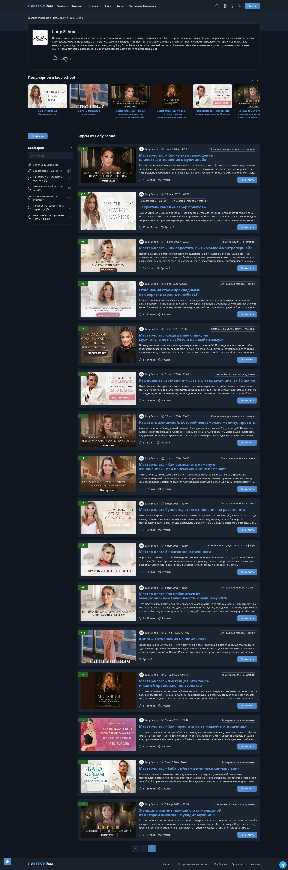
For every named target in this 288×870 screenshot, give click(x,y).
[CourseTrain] (40, 6)
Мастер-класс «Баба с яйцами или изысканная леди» (189, 768)
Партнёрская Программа (142, 6)
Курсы (120, 6)
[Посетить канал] (282, 864)
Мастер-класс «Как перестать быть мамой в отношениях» (194, 726)
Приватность (239, 863)
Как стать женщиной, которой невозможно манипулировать (197, 422)
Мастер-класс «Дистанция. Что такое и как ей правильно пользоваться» (174, 683)
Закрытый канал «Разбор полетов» (172, 207)
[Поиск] (217, 6)
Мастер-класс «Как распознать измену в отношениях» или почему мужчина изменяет (182, 466)
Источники (94, 6)
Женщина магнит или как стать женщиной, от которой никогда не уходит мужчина (180, 812)
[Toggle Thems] (232, 6)
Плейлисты (220, 863)
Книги (108, 6)
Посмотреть (247, 179)
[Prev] (135, 848)
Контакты (168, 863)
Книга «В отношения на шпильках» (172, 639)
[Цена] (240, 6)
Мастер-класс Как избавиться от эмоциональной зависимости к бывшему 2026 (183, 596)
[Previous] (252, 80)
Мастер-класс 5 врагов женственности (175, 552)
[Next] (258, 80)
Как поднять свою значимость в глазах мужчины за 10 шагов (197, 380)
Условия (255, 863)
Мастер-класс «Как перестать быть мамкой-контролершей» (195, 248)
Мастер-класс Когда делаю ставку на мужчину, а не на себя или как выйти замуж (181, 337)
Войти (252, 6)
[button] (55, 57)
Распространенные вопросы (194, 863)
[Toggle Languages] (225, 6)
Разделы (61, 6)
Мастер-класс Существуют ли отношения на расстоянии (192, 509)
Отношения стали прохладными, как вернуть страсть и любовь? (170, 292)
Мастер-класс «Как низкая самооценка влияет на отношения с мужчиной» (176, 157)
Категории (77, 6)
